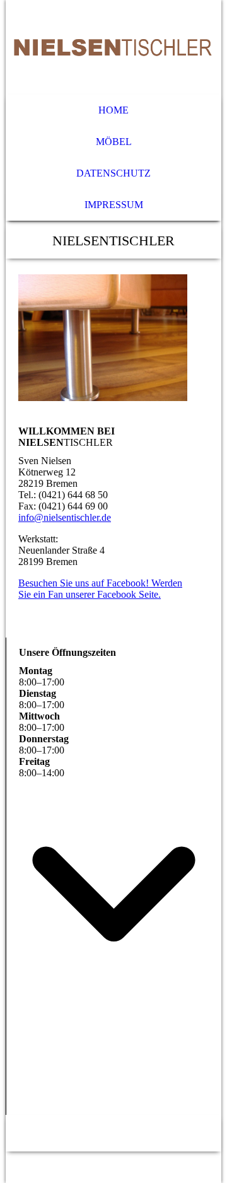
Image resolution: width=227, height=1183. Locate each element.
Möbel (114, 141)
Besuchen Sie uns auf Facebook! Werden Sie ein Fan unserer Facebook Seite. (100, 589)
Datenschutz (113, 173)
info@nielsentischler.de (64, 517)
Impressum (113, 204)
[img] (113, 47)
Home (113, 110)
